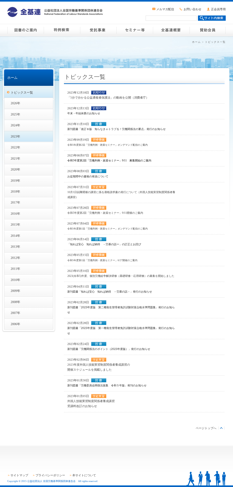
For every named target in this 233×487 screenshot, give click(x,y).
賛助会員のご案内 (207, 30)
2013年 (15, 246)
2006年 (15, 324)
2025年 (15, 114)
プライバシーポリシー (50, 475)
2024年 (15, 125)
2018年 (15, 191)
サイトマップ (19, 475)
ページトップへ (206, 428)
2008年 (15, 302)
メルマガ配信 (165, 9)
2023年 (15, 136)
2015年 (15, 224)
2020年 (15, 169)
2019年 (15, 180)
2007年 (15, 313)
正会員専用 (218, 9)
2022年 (15, 147)
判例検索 (62, 30)
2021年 (15, 158)
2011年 (15, 268)
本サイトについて (84, 475)
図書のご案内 (25, 30)
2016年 (15, 213)
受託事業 (98, 30)
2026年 (15, 103)
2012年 (15, 258)
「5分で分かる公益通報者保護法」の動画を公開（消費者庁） (108, 97)
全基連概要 (171, 30)
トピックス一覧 (22, 92)
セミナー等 (134, 30)
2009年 (15, 291)
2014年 (15, 235)
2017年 (15, 202)
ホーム (196, 42)
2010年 (15, 280)
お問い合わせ (192, 9)
